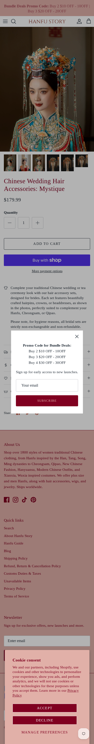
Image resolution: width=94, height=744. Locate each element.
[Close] (77, 336)
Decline (44, 720)
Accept (44, 708)
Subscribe (47, 400)
